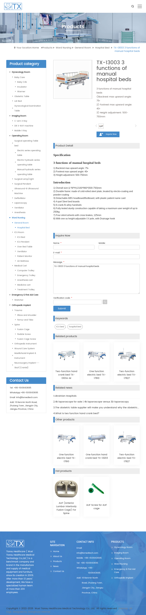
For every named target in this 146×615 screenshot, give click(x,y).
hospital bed (75, 326)
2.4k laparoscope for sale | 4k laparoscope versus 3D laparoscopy (91, 402)
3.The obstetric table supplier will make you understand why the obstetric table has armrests (96, 407)
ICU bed (60, 326)
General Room (83, 48)
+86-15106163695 (29, 392)
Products (47, 48)
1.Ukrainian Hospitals (64, 396)
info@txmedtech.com (27, 397)
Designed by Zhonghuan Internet (31, 612)
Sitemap (123, 608)
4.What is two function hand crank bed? (76, 413)
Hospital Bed (102, 48)
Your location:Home (28, 48)
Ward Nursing (63, 48)
